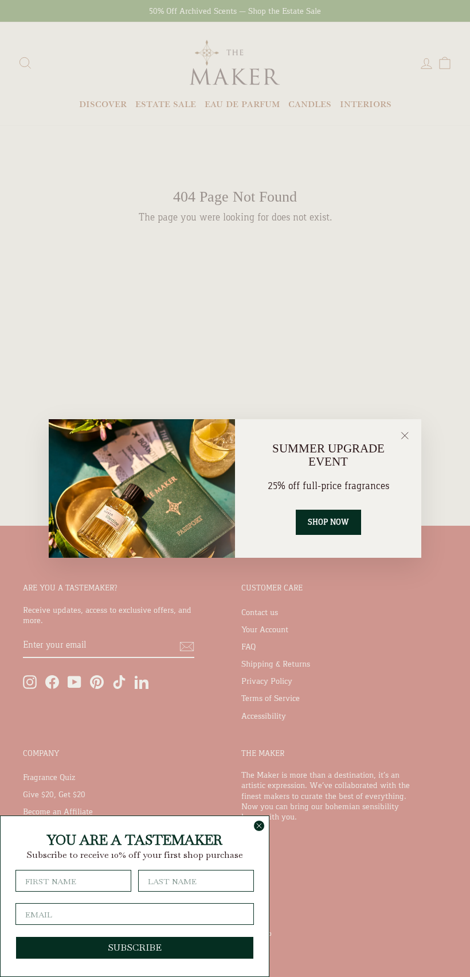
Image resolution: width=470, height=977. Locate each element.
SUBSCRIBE (135, 947)
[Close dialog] (259, 826)
